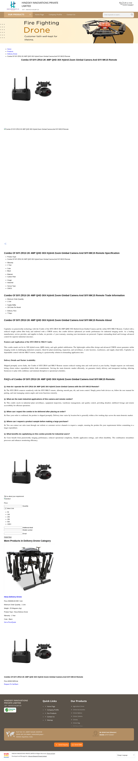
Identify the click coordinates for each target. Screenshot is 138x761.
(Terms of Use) (51, 753)
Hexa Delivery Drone (13, 597)
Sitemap (50, 720)
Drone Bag (76, 723)
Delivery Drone (12, 54)
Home (9, 49)
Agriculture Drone (78, 706)
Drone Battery (77, 713)
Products (10, 51)
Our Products (16, 14)
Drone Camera (77, 716)
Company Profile (55, 15)
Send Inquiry (63, 745)
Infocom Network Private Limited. (37, 756)
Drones (75, 720)
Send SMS (78, 745)
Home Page (39, 15)
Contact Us (71, 15)
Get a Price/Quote (10, 622)
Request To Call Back (11, 684)
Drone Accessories (79, 710)
